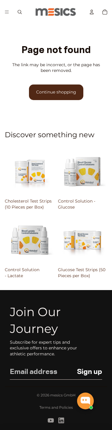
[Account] (91, 12)
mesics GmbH (63, 395)
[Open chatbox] (85, 401)
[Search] (19, 12)
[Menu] (7, 12)
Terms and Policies (56, 407)
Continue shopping (56, 92)
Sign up (89, 371)
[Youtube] (50, 420)
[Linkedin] (61, 420)
